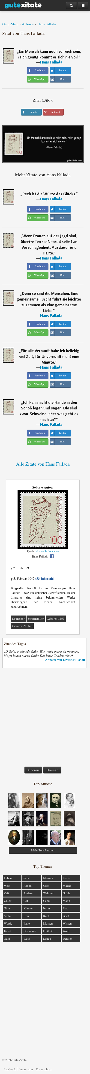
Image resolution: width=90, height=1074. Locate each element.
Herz (26, 916)
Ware (27, 923)
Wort (66, 931)
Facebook (10, 1069)
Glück (8, 901)
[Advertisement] (45, 718)
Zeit (6, 893)
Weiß (27, 938)
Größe (66, 893)
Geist (66, 916)
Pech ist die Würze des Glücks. (49, 193)
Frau (65, 908)
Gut (26, 901)
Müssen (48, 923)
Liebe (66, 878)
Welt (7, 885)
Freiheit (48, 931)
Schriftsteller (36, 618)
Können (28, 908)
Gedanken (30, 931)
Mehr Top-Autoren (42, 850)
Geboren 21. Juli (22, 626)
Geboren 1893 (56, 618)
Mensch (48, 878)
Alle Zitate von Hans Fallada (43, 464)
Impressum (26, 1069)
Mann (66, 901)
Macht (67, 885)
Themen (52, 770)
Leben (8, 878)
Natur (46, 908)
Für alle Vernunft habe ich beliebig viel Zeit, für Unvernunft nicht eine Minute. (49, 356)
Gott (46, 885)
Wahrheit (48, 893)
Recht (47, 916)
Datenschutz (44, 1069)
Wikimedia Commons (47, 551)
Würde (8, 923)
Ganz (46, 901)
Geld (7, 938)
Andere (28, 893)
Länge (47, 938)
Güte (7, 908)
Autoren (33, 770)
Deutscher (18, 618)
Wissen (67, 923)
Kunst (7, 931)
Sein (26, 878)
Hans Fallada (51, 62)
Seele (7, 916)
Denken (67, 938)
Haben (28, 885)
